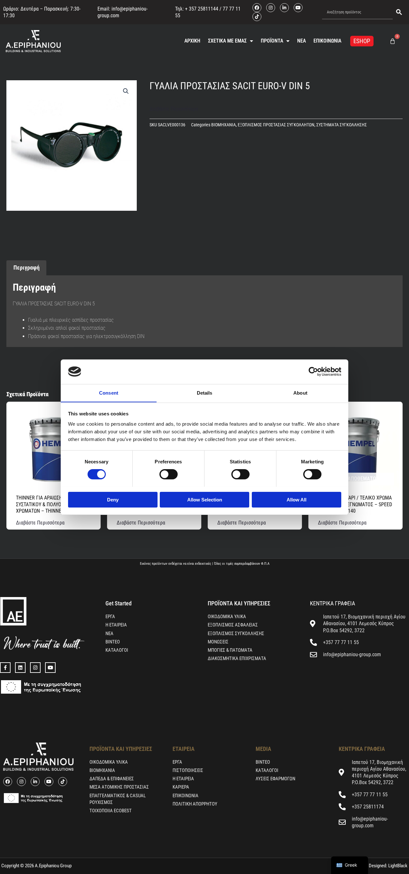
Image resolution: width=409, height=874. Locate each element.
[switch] (168, 474)
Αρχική (192, 41)
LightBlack (397, 866)
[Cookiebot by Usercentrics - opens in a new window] (313, 371)
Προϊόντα (272, 41)
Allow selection (204, 499)
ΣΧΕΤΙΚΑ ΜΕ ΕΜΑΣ (227, 41)
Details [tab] (204, 392)
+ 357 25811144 (201, 9)
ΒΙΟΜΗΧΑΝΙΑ (223, 125)
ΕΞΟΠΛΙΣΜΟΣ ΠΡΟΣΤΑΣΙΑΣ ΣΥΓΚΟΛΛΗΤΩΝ (276, 125)
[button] (126, 91)
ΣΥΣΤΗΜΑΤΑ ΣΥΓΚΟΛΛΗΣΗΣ (341, 125)
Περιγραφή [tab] (26, 267)
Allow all (296, 499)
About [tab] (300, 392)
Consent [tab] (108, 392)
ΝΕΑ (301, 41)
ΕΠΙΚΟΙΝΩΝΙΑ (327, 41)
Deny (113, 499)
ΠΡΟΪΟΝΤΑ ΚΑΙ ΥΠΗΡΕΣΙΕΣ (239, 603)
